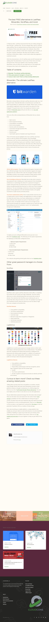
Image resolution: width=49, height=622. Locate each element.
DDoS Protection (6, 599)
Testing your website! (8, 544)
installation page (16, 236)
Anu (20, 439)
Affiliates (17, 8)
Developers (25, 24)
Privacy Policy (27, 589)
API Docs (4, 604)
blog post (39, 402)
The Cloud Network (30, 544)
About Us (21, 8)
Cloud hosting (19, 24)
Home (4, 8)
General (28, 24)
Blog (13, 8)
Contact (26, 8)
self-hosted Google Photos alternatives (26, 390)
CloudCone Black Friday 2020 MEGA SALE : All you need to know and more (12, 563)
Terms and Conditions (29, 587)
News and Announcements (8, 600)
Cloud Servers (5, 597)
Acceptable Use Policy (29, 585)
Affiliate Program (28, 592)
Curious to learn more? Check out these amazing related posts (23, 76)
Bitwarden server (16, 109)
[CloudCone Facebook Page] (34, 617)
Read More (6, 547)
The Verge (34, 404)
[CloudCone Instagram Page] (38, 617)
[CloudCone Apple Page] (45, 617)
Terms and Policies (28, 583)
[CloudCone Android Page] (43, 617)
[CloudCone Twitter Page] (36, 617)
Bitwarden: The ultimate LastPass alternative (19, 73)
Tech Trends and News (34, 24)
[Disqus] (24, 465)
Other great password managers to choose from (20, 75)
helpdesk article (37, 258)
